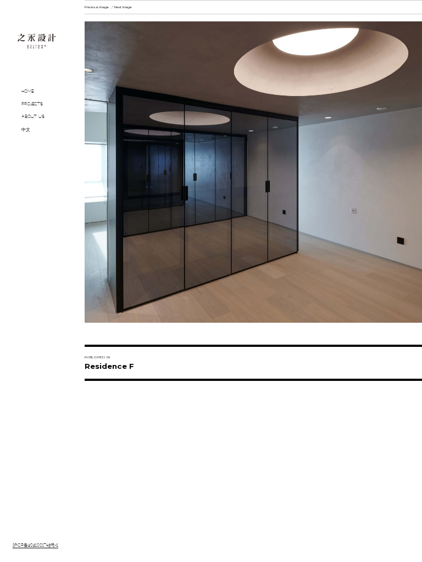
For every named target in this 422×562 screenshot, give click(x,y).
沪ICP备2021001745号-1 (35, 545)
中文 (25, 130)
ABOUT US (33, 117)
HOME (27, 91)
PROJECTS (32, 104)
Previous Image (97, 7)
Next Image (123, 7)
